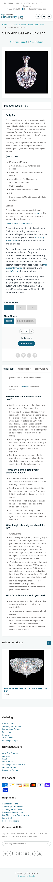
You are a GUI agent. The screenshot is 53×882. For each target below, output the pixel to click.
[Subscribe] (47, 843)
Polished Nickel (25, 321)
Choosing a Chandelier (12, 806)
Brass (9, 321)
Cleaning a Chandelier (12, 809)
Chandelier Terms (10, 804)
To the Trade (7, 738)
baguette (38, 213)
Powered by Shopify (26, 876)
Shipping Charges (10, 740)
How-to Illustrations (10, 821)
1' (9, 308)
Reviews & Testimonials (12, 812)
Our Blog (35, 3)
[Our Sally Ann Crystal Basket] (26, 72)
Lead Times (7, 761)
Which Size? (9, 369)
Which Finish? (24, 369)
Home (4, 24)
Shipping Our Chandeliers (13, 764)
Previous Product (19, 42)
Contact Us (27, 6)
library (25, 386)
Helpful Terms (41, 369)
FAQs (4, 759)
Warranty (6, 756)
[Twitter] (5, 853)
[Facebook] (12, 853)
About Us (44, 3)
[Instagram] (26, 853)
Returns (5, 735)
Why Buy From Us (10, 753)
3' (20, 308)
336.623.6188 (14, 9)
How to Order (8, 723)
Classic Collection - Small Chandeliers (27, 24)
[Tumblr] (32, 853)
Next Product (36, 42)
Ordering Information (11, 726)
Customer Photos (10, 770)
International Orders (11, 729)
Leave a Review (9, 767)
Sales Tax (6, 732)
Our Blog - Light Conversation (15, 815)
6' (32, 308)
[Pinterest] (19, 853)
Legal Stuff (7, 818)
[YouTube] (39, 853)
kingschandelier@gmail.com (35, 9)
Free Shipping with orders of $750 (17, 3)
